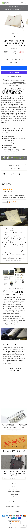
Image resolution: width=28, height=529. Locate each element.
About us (14, 486)
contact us (14, 496)
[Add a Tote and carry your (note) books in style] (14, 462)
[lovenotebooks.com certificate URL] (14, 202)
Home (13, 36)
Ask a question (14, 168)
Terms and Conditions (14, 491)
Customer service (13, 506)
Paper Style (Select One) (14, 59)
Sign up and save (14, 501)
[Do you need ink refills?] (14, 415)
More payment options (14, 76)
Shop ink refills (14, 430)
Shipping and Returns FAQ (14, 489)
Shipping (8, 53)
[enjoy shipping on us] (14, 442)
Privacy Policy (14, 494)
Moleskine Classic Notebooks (14, 38)
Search (14, 484)
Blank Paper (14, 62)
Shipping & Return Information (14, 164)
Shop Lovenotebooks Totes (14, 478)
